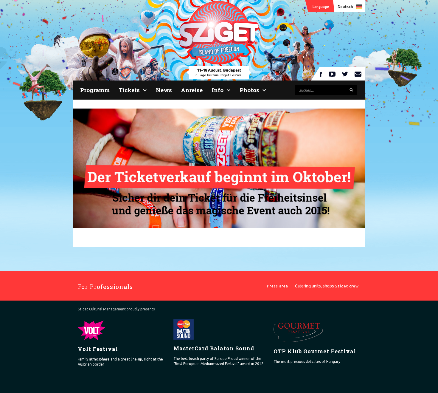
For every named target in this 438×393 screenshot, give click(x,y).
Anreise (192, 90)
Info (217, 90)
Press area (277, 286)
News (164, 90)
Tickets (129, 90)
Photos (249, 90)
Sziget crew (347, 286)
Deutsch (345, 6)
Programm (95, 90)
